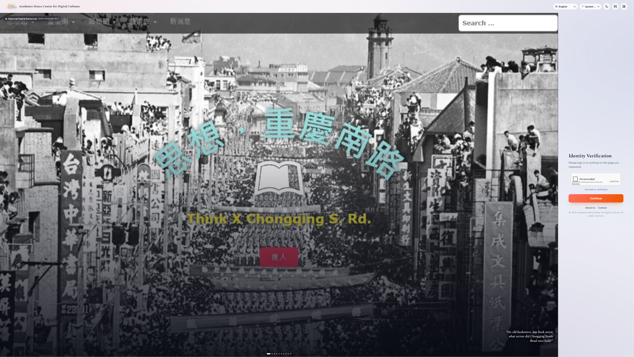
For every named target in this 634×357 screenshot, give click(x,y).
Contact (602, 207)
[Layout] (623, 6)
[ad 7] (282, 353)
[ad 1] (268, 353)
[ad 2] (270, 353)
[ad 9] (287, 353)
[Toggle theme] (606, 6)
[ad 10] (289, 353)
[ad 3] (273, 353)
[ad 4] (275, 353)
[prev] (6, 185)
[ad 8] (284, 353)
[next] (552, 185)
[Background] (615, 6)
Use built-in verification (596, 189)
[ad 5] (277, 353)
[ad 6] (280, 353)
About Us (590, 207)
